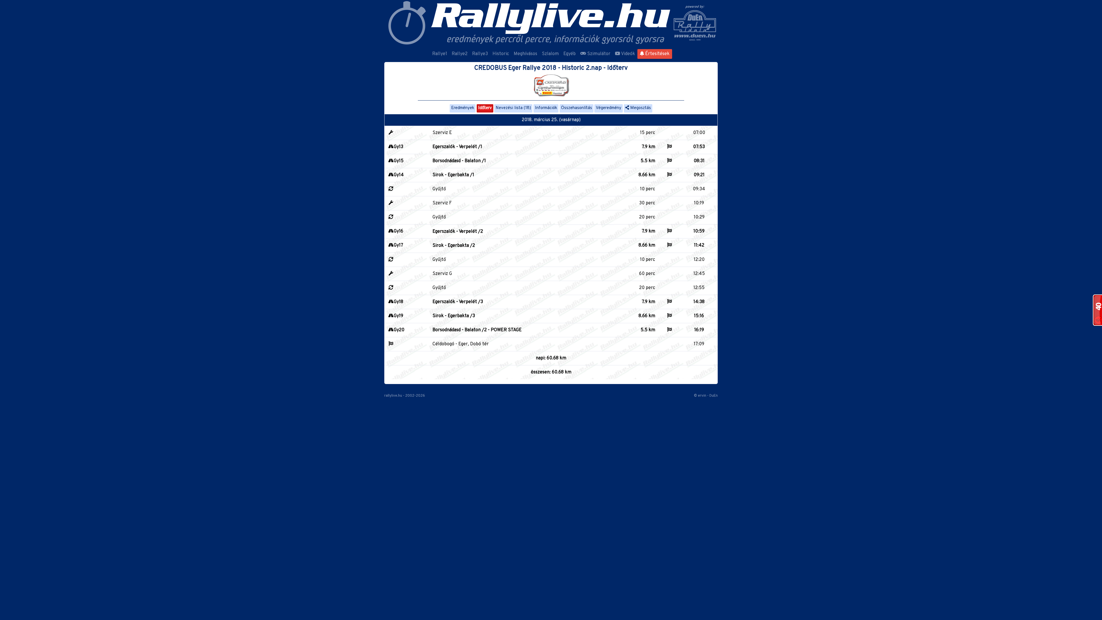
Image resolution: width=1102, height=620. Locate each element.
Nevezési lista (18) (513, 108)
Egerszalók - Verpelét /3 (457, 302)
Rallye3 (480, 54)
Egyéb (569, 54)
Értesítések (657, 54)
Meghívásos (525, 54)
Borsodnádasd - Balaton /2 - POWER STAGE (477, 330)
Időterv (485, 108)
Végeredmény (608, 108)
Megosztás (640, 108)
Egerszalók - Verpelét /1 (457, 147)
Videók (627, 54)
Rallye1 (439, 54)
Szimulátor (598, 54)
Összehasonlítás (576, 108)
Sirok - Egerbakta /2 (453, 246)
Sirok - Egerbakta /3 (453, 316)
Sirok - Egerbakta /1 (453, 175)
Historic (500, 54)
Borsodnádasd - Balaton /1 (459, 161)
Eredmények (462, 108)
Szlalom (550, 54)
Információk (546, 108)
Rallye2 (459, 54)
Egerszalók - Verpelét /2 (457, 232)
